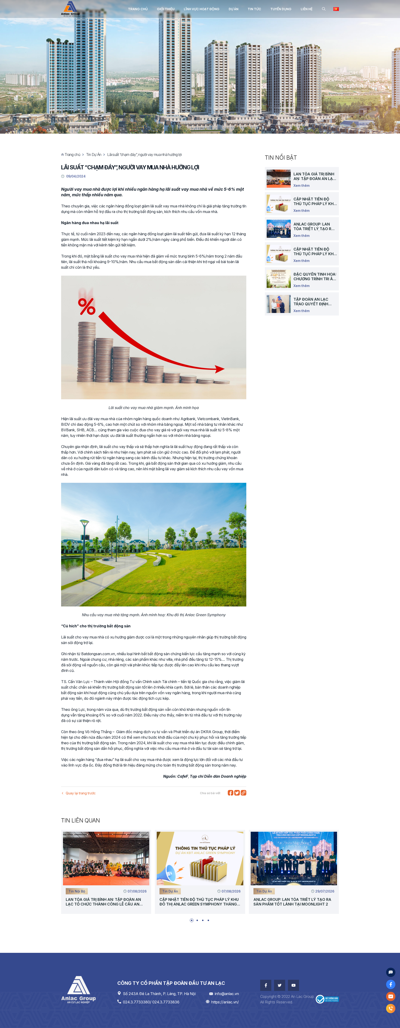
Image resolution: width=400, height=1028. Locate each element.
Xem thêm (301, 185)
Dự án (233, 9)
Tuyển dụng (280, 9)
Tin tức (254, 9)
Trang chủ (138, 9)
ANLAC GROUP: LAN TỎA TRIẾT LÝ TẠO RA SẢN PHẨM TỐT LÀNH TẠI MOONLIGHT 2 (314, 226)
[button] (192, 920)
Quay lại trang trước (81, 793)
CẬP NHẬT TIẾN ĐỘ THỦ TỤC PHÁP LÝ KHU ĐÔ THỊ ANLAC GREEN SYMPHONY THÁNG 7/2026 (315, 251)
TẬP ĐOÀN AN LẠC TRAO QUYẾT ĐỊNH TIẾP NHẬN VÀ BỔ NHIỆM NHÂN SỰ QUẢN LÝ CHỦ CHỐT (315, 301)
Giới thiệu (166, 9)
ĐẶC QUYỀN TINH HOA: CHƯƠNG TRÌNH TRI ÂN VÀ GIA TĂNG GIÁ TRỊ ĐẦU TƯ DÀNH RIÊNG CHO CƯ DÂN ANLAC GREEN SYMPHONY (315, 276)
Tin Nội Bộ (77, 891)
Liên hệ (306, 9)
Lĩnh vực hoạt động (201, 9)
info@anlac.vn (227, 993)
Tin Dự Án (93, 154)
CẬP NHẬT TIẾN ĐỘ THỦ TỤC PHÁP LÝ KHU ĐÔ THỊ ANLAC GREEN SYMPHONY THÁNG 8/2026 (315, 201)
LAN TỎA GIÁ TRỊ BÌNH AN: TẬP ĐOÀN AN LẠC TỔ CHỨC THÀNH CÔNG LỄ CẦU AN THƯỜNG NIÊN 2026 (315, 176)
